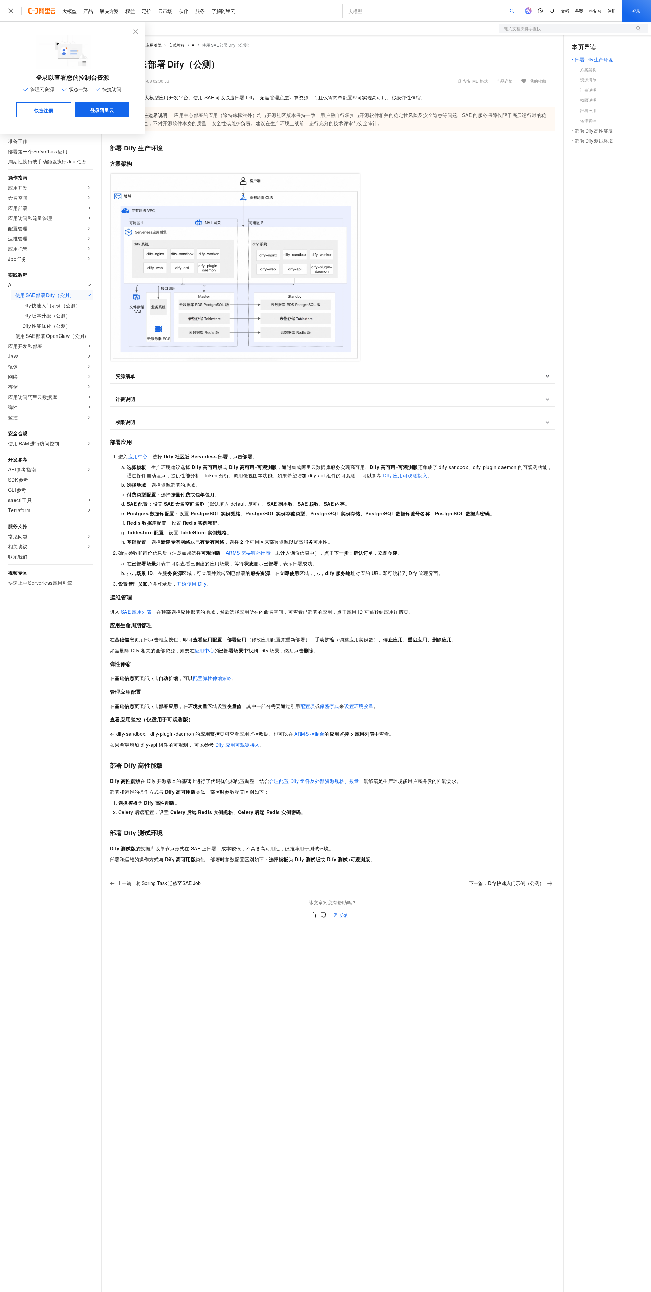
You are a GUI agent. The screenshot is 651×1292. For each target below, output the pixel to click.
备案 (579, 11)
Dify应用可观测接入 (405, 475)
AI (193, 45)
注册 (612, 11)
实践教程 (177, 45)
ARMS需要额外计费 (248, 552)
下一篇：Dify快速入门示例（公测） (506, 883)
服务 (200, 10)
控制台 (595, 11)
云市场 (165, 10)
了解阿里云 (223, 10)
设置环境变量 (358, 705)
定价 (146, 10)
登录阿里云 (102, 110)
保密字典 (329, 705)
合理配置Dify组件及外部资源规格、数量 (314, 780)
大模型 (69, 10)
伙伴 (184, 10)
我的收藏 (538, 81)
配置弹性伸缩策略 (212, 678)
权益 (130, 10)
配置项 (307, 705)
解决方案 (109, 10)
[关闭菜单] (11, 11)
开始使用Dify (191, 583)
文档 (565, 11)
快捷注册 (43, 110)
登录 (636, 11)
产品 (88, 10)
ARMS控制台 (309, 733)
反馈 (343, 915)
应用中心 (138, 456)
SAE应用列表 (136, 611)
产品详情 (504, 81)
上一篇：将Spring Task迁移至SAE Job (159, 883)
